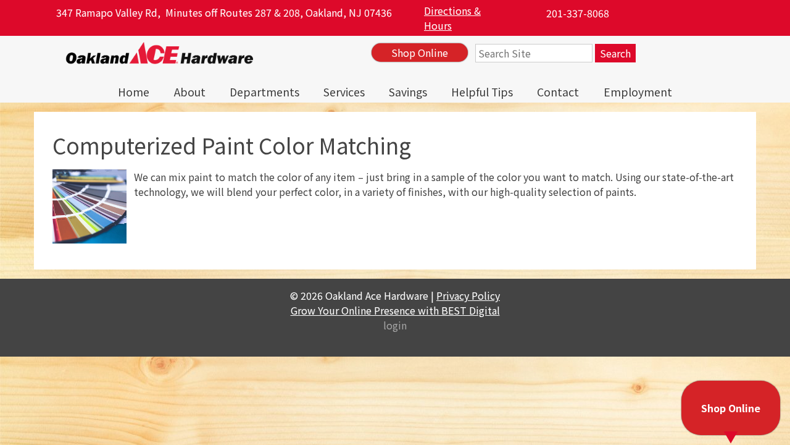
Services (344, 92)
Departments (264, 92)
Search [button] (615, 53)
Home (133, 92)
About (190, 92)
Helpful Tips (482, 92)
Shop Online (419, 52)
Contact (558, 92)
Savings (408, 92)
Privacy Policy (468, 295)
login (395, 325)
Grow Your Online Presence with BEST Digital (395, 310)
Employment (638, 92)
